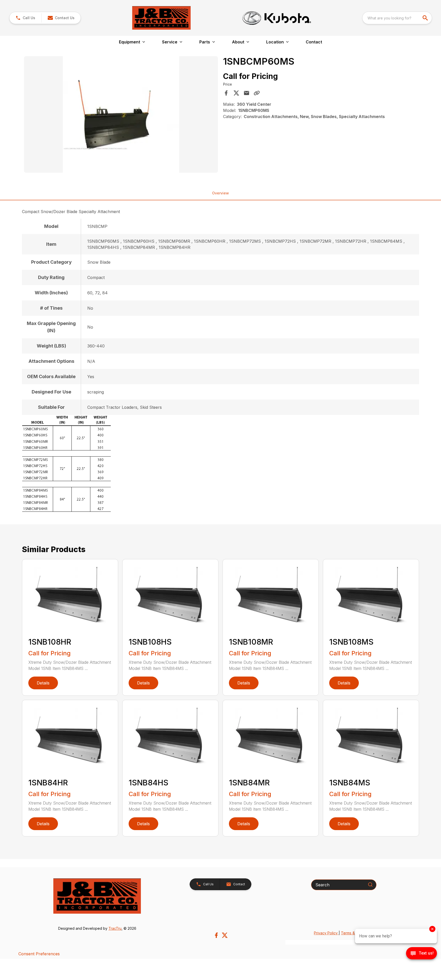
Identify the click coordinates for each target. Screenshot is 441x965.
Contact (314, 41)
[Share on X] (236, 93)
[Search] (370, 884)
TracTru (114, 928)
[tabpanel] (121, 115)
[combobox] (397, 18)
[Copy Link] (257, 93)
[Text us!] (421, 953)
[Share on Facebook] (226, 93)
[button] (25, 17)
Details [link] (43, 682)
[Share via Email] (246, 93)
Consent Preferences (39, 953)
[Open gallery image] (121, 114)
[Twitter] (225, 935)
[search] (426, 18)
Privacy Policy (326, 933)
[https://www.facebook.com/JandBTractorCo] (216, 935)
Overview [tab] (220, 193)
